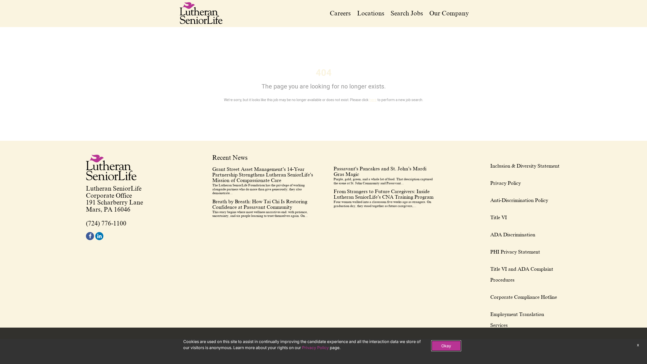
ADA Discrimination (512, 234)
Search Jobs (407, 13)
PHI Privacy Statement (515, 252)
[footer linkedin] (99, 236)
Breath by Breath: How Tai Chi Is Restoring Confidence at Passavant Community (259, 204)
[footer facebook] (90, 236)
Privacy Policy (505, 183)
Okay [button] (446, 345)
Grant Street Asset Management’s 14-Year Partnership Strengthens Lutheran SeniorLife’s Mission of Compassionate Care (262, 174)
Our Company (449, 13)
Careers (340, 13)
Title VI (498, 217)
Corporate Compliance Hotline (523, 297)
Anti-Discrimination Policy (519, 200)
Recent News (230, 158)
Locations (370, 13)
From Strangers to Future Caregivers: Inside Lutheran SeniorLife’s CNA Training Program (383, 194)
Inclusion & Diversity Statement (525, 166)
